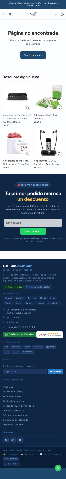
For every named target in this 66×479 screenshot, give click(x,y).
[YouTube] (20, 440)
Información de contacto (15, 415)
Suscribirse (55, 372)
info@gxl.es (12, 322)
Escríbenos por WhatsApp (21, 334)
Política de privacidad (13, 391)
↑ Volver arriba (11, 459)
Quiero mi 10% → (33, 231)
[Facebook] (6, 440)
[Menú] (3, 14)
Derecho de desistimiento (15, 420)
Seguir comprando (33, 55)
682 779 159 (13, 317)
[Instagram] (13, 440)
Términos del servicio (13, 410)
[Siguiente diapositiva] (62, 4)
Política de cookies (12, 396)
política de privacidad (40, 238)
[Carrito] (62, 14)
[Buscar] (10, 14)
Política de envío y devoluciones (18, 406)
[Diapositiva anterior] (3, 4)
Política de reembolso (13, 401)
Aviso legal (8, 387)
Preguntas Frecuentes (14, 424)
